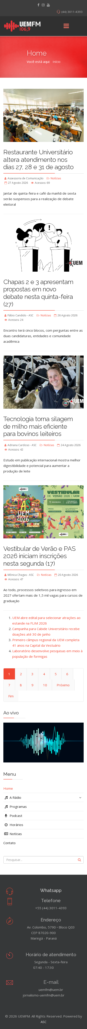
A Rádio (15, 797)
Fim (11, 696)
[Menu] (66, 26)
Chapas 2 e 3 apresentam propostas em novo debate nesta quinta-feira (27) (38, 293)
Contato (9, 843)
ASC (43, 1021)
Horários (16, 824)
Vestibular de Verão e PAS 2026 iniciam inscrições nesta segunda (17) (39, 556)
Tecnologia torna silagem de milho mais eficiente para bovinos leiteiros (38, 426)
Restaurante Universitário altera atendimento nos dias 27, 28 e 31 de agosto (38, 160)
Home (8, 788)
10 (45, 685)
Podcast (15, 815)
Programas (18, 806)
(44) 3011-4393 (72, 12)
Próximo (63, 685)
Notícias (56, 178)
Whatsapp (51, 890)
